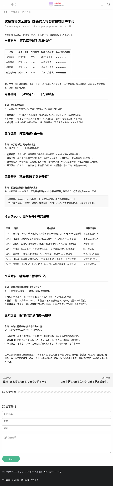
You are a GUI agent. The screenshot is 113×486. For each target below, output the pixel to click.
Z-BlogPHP (30, 472)
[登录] (102, 4)
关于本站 (6, 480)
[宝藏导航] (56, 6)
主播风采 (15, 11)
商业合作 (25, 480)
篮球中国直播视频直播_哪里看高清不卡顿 (24, 381)
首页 (6, 12)
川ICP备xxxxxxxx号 (52, 472)
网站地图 (15, 480)
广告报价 (34, 480)
